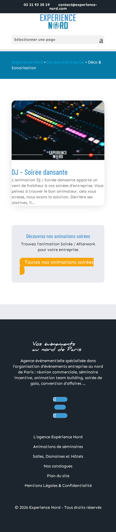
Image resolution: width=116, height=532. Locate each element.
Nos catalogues (58, 466)
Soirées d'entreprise (65, 62)
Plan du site (58, 475)
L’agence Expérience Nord (58, 436)
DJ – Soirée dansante (40, 171)
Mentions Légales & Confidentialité (58, 485)
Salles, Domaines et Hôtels (58, 456)
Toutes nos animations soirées (59, 262)
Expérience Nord (27, 62)
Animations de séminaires (58, 446)
